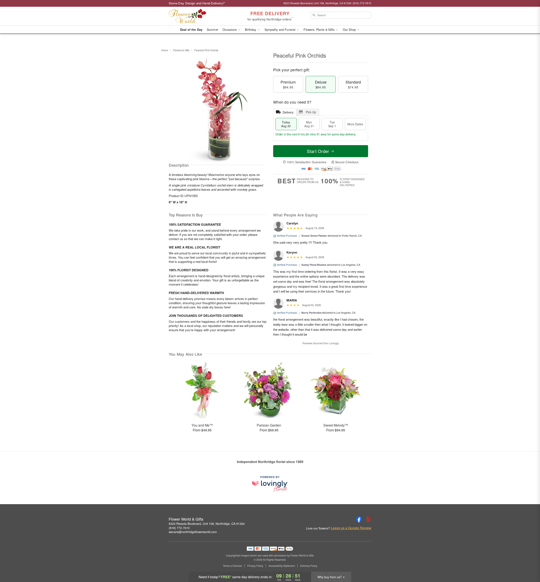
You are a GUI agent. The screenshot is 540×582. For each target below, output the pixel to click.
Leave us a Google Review (351, 528)
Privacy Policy (255, 565)
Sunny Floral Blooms (313, 265)
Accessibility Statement (282, 565)
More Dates (355, 124)
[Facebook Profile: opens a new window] (359, 519)
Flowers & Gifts (181, 50)
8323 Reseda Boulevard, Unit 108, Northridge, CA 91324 (207, 523)
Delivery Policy (308, 565)
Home (164, 50)
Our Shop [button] (350, 29)
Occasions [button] (230, 29)
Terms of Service (232, 565)
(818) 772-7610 (179, 528)
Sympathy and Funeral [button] (280, 29)
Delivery (288, 112)
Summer (212, 29)
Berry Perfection (311, 313)
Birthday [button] (251, 29)
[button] (529, 564)
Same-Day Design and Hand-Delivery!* (197, 3)
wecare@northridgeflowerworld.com (193, 532)
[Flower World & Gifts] (199, 16)
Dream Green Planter (314, 236)
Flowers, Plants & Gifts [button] (319, 29)
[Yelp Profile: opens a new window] (368, 519)
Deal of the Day (191, 29)
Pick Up (311, 112)
